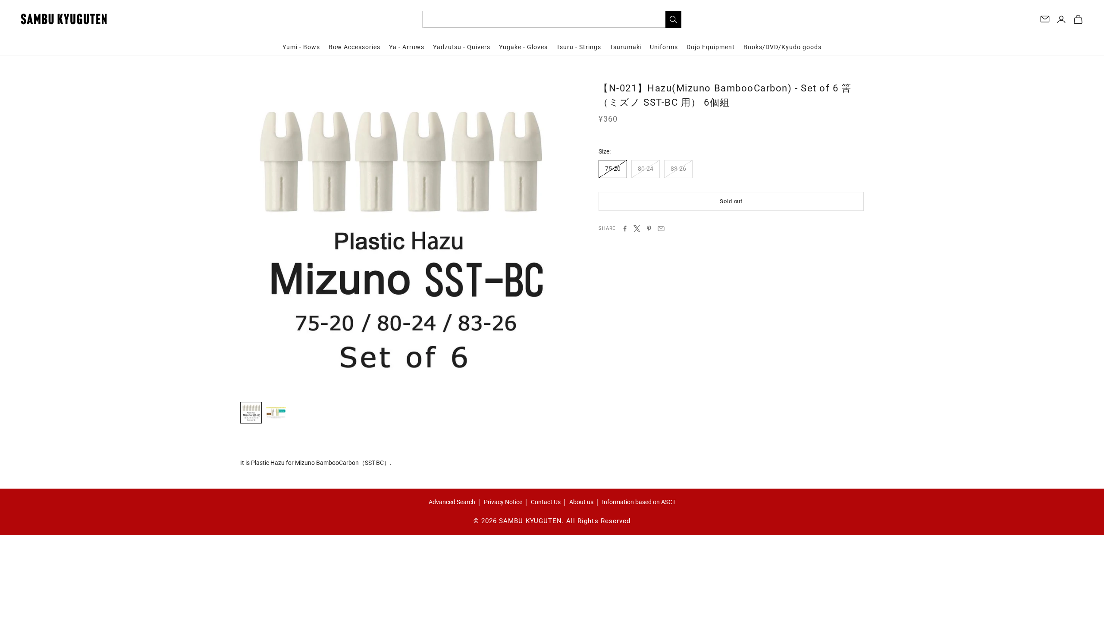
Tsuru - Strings (578, 47)
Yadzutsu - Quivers (462, 47)
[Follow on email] (1045, 19)
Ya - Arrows (406, 47)
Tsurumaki (626, 47)
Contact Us (546, 502)
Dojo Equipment (711, 47)
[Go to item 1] (251, 412)
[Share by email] (661, 228)
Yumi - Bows (301, 47)
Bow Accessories (354, 47)
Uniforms (664, 47)
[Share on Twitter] (637, 228)
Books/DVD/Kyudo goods (782, 47)
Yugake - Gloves (523, 47)
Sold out (731, 201)
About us (581, 502)
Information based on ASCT (639, 502)
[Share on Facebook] (624, 228)
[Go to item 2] (276, 412)
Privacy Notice (503, 502)
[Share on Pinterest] (649, 228)
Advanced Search (452, 502)
